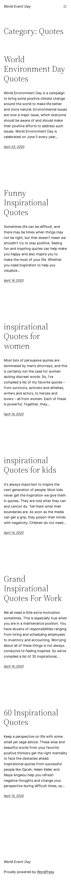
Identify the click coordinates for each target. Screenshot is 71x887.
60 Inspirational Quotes (31, 717)
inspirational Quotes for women (26, 336)
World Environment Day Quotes (34, 69)
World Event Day (17, 6)
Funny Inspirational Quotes (26, 202)
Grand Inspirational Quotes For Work (33, 588)
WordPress (45, 872)
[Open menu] (65, 6)
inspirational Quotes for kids (30, 465)
